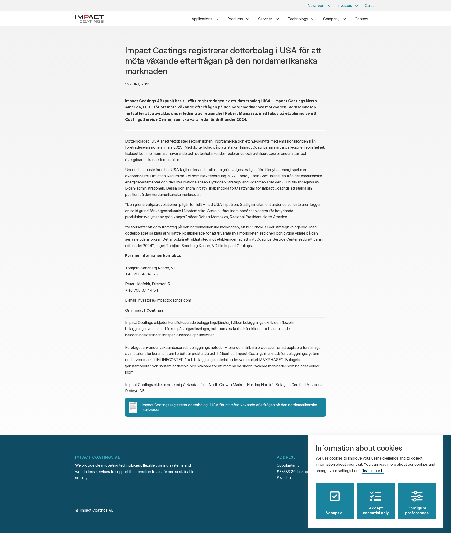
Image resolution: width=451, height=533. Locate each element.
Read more (371, 470)
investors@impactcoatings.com (164, 300)
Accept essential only (376, 510)
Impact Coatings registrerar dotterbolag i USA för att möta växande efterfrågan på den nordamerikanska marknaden (229, 407)
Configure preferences (417, 510)
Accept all (334, 512)
